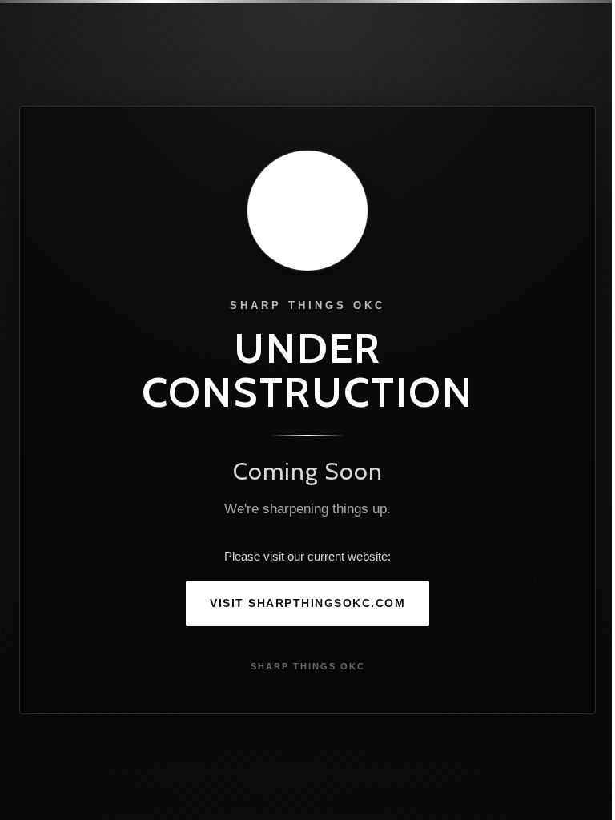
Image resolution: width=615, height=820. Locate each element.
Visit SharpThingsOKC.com (307, 603)
